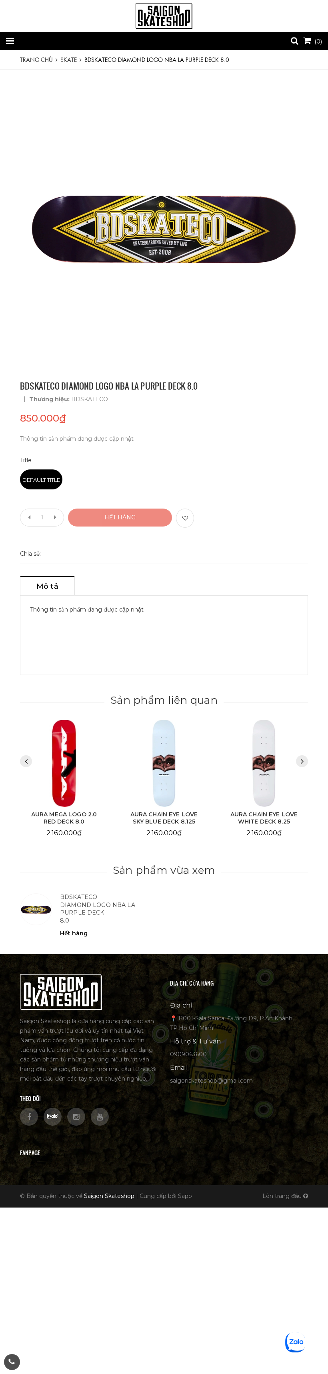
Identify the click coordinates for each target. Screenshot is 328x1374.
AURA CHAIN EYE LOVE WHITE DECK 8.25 (164, 818)
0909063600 (188, 1054)
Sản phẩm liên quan (164, 700)
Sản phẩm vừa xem (164, 870)
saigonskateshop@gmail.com (211, 1080)
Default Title (41, 480)
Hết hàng (120, 517)
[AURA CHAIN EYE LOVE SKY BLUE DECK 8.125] (64, 763)
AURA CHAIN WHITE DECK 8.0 (263, 818)
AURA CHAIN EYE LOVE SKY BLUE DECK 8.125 (64, 818)
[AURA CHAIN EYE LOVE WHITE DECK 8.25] (164, 763)
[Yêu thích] (185, 518)
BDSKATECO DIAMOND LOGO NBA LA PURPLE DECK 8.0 (97, 908)
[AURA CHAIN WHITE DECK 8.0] (264, 763)
